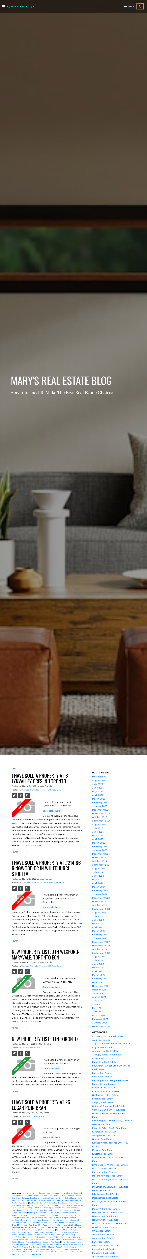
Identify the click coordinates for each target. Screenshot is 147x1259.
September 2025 (101, 820)
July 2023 (97, 916)
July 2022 (97, 960)
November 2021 (100, 986)
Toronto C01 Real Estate (44, 1240)
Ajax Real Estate (53, 1193)
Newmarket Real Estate (72, 1225)
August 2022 (99, 956)
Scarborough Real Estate (43, 1235)
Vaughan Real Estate (44, 1245)
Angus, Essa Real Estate (43, 1196)
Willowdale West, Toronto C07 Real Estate (47, 1252)
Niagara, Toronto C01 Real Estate (44, 1227)
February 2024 (100, 890)
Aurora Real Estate (102, 1058)
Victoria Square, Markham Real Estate (68, 1245)
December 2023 (101, 898)
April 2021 (97, 1011)
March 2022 (98, 975)
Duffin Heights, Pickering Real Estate (27, 1208)
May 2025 (97, 835)
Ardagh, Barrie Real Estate (64, 1196)
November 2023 (101, 901)
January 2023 (99, 938)
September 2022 (101, 953)
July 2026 (97, 784)
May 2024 (97, 879)
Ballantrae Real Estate (31, 1198)
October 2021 (99, 989)
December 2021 (100, 982)
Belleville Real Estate (73, 1200)
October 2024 (99, 861)
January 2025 (99, 850)
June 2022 (98, 964)
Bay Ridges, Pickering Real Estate (50, 1200)
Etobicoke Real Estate (54, 1210)
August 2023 (99, 912)
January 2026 (99, 806)
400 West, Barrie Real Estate (34, 1193)
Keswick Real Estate (68, 1213)
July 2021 (97, 1000)
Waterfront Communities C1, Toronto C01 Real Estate (34, 1247)
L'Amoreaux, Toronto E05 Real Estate (44, 1215)
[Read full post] (26, 808)
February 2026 (100, 802)
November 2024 (101, 857)
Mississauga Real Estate (27, 1223)
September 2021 (101, 993)
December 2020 (101, 1026)
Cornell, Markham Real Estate (71, 1205)
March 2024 (98, 886)
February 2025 (100, 846)
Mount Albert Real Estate (28, 1225)
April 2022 (97, 971)
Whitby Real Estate (61, 1249)
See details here (51, 810)
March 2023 (98, 931)
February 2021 (100, 1019)
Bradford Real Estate (20, 1203)
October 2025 (99, 817)
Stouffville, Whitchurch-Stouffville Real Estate (43, 882)
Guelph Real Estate (19, 1213)
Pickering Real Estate (30, 1232)
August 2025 (99, 824)
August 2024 (99, 868)
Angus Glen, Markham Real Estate (111, 1043)
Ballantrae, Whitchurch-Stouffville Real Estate (59, 1198)
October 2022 (99, 949)
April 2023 (97, 927)
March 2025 (98, 842)
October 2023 (99, 905)
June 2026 (98, 787)
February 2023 (100, 934)
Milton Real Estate (102, 1190)
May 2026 (97, 791)
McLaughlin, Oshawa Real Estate (56, 1220)
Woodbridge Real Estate (31, 1254)
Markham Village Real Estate (65, 1218)
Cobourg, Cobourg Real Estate (47, 1205)
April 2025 (97, 839)
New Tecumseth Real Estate (50, 1225)
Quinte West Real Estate (67, 1232)
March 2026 (98, 798)
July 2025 (97, 828)
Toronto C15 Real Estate (65, 1240)
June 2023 (98, 919)
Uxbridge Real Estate (26, 1245)
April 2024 (98, 883)
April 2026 (97, 795)
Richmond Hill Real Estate (22, 1235)
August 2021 (99, 997)
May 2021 (97, 1008)
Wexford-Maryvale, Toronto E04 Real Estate (42, 790)
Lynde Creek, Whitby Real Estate (110, 1164)
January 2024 (99, 894)
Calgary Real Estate (26, 1205)
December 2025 (101, 809)
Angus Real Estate (25, 1196)
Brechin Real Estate (103, 1098)
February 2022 (100, 978)
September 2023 (101, 909)
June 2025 (98, 831)
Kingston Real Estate (20, 1215)
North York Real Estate (67, 1227)
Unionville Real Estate (51, 1242)
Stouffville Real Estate (21, 1237)
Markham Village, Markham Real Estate (27, 1220)
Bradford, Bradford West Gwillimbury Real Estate (48, 1203)
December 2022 (101, 942)
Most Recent (99, 776)
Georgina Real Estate (72, 1210)
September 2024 (101, 864)
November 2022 (101, 945)
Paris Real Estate (63, 1230)
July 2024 (97, 872)
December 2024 (101, 853)
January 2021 (99, 1022)
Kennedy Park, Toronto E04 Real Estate (43, 1213)
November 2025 (101, 813)
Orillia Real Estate (102, 1230)
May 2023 (97, 923)
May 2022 (97, 967)
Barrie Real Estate (29, 1200)
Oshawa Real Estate (30, 1230)
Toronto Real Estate (30, 1048)
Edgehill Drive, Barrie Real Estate (31, 1210)
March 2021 (98, 1015)
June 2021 (98, 1004)
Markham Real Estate (26, 1218)
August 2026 (99, 780)
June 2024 (98, 875)
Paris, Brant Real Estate (32, 1116)
